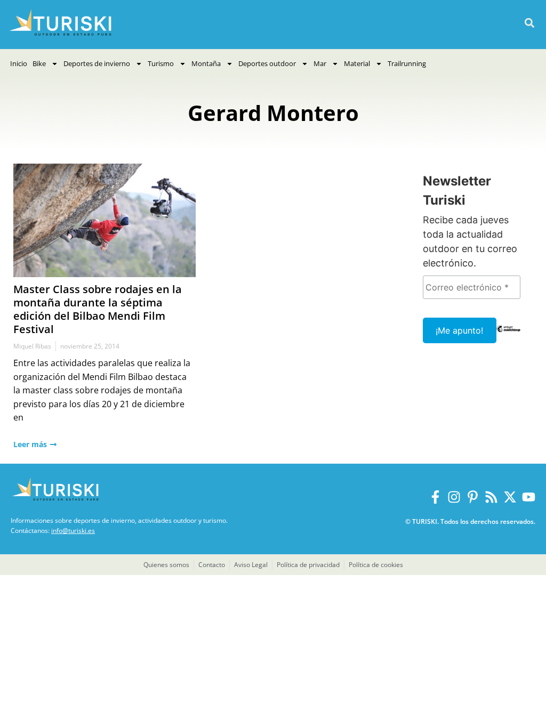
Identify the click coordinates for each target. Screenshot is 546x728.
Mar (320, 63)
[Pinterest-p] (472, 497)
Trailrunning (407, 63)
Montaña (206, 63)
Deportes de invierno (96, 63)
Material (357, 63)
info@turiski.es (73, 530)
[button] (529, 23)
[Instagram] (454, 497)
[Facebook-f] (435, 497)
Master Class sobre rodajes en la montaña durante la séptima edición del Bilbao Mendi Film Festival (97, 309)
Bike (39, 63)
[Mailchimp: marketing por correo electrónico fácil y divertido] (508, 336)
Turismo (161, 63)
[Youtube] (528, 497)
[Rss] (491, 497)
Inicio (18, 63)
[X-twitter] (510, 497)
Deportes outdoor (267, 63)
